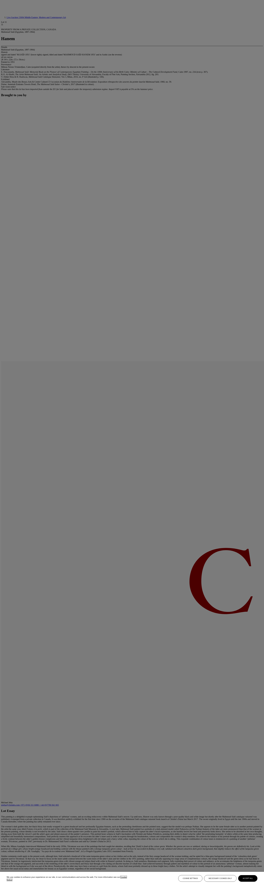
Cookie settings (190, 878)
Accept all (248, 878)
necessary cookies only (220, 878)
